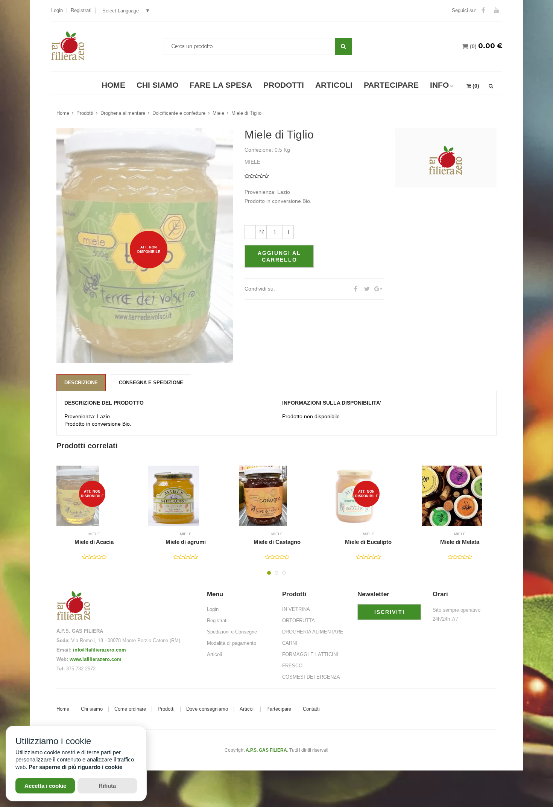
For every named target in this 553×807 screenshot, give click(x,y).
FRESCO (292, 665)
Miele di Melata (368, 542)
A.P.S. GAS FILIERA (266, 750)
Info (439, 85)
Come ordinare (130, 709)
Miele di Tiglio (246, 113)
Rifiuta (107, 786)
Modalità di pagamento (231, 643)
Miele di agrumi (94, 542)
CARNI (289, 643)
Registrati (81, 10)
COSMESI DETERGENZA (311, 677)
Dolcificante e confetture (178, 113)
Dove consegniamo (207, 709)
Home (113, 85)
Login (57, 10)
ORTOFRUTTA (298, 620)
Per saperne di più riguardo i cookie (75, 767)
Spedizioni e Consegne (232, 632)
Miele (218, 113)
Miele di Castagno (185, 542)
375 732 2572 (81, 668)
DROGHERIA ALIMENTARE (312, 632)
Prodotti (283, 85)
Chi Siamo (157, 85)
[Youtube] (496, 10)
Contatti (311, 709)
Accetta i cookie (45, 786)
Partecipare (391, 85)
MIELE (94, 534)
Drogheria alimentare (122, 113)
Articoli (333, 85)
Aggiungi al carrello (279, 256)
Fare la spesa (221, 85)
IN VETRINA (296, 609)
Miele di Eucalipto (277, 542)
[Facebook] (483, 10)
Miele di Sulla (459, 542)
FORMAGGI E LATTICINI (310, 654)
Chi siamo (92, 709)
